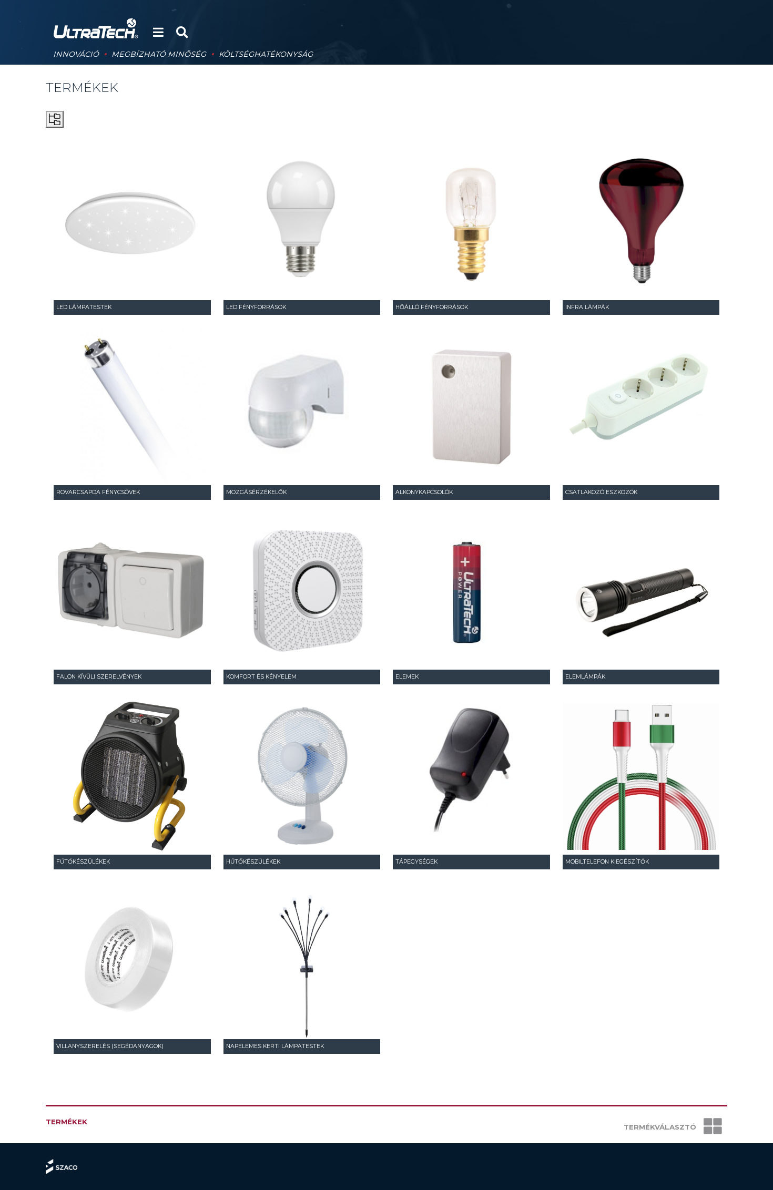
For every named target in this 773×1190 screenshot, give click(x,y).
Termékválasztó (661, 1127)
